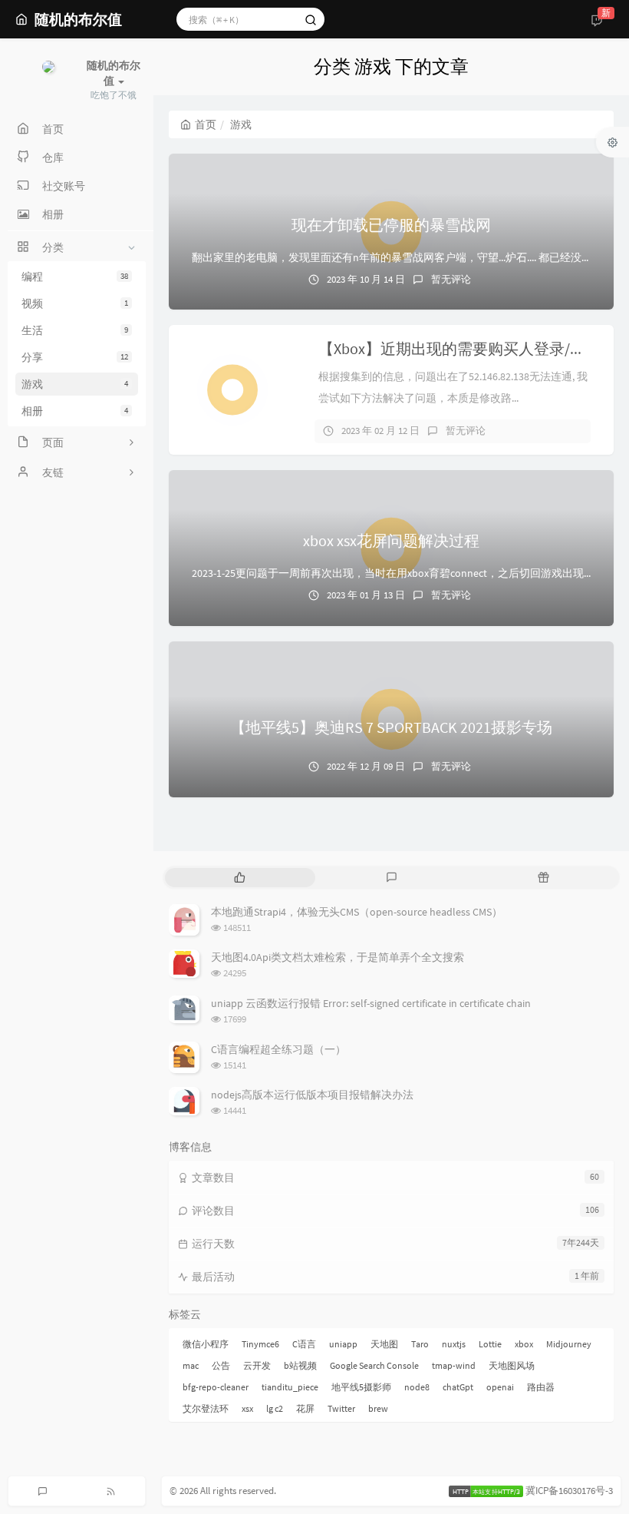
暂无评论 (451, 279)
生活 (74, 330)
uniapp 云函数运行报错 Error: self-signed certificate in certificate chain (371, 1003)
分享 (74, 357)
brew (378, 1408)
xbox (524, 1344)
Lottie (490, 1344)
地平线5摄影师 (361, 1387)
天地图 (384, 1344)
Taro (420, 1344)
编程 (74, 276)
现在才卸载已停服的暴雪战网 (391, 224)
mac (191, 1365)
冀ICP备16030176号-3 (569, 1490)
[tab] (239, 877)
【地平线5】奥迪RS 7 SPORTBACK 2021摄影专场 (391, 727)
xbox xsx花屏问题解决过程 (391, 540)
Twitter (341, 1408)
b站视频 (300, 1365)
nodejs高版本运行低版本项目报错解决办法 (312, 1095)
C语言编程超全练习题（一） (278, 1049)
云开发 (257, 1365)
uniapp (343, 1344)
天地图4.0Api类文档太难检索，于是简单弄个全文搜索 (337, 957)
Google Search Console (374, 1365)
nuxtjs (454, 1344)
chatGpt (458, 1387)
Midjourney (568, 1344)
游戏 (74, 384)
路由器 (541, 1387)
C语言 (304, 1344)
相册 (74, 411)
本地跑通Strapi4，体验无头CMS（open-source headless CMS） (356, 912)
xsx (247, 1408)
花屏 (305, 1408)
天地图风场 (512, 1365)
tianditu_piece (290, 1387)
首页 (205, 124)
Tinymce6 (260, 1344)
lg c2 (274, 1408)
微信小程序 (206, 1344)
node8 (417, 1387)
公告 (221, 1365)
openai (500, 1387)
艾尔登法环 (206, 1408)
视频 (74, 303)
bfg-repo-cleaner (216, 1387)
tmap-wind (454, 1365)
